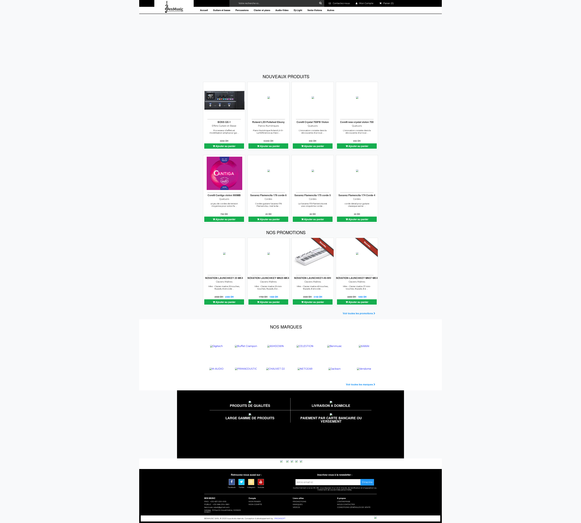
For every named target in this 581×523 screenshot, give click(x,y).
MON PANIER (255, 501)
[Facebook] (232, 480)
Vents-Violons (314, 10)
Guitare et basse (221, 10)
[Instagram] (251, 480)
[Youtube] (260, 480)
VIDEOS (296, 507)
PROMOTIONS (299, 501)
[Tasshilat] (292, 461)
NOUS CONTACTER (346, 504)
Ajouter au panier (225, 146)
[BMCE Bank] (281, 461)
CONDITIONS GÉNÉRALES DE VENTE (354, 507)
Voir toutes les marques (360, 384)
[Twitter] (242, 480)
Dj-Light (298, 10)
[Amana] (287, 461)
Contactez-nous (340, 3)
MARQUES (297, 504)
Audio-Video (282, 10)
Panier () (387, 3)
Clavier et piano (262, 10)
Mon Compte (365, 3)
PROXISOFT (279, 518)
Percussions (242, 10)
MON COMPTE (255, 504)
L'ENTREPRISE (343, 501)
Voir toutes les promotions (358, 313)
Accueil (204, 10)
